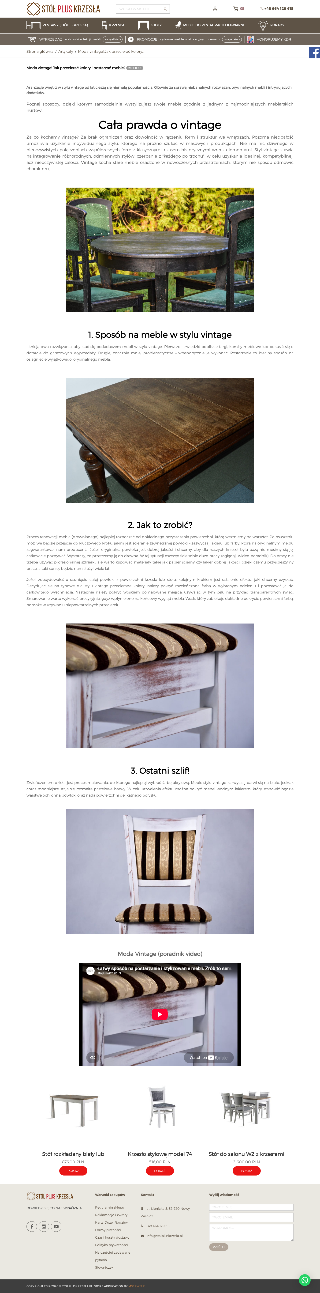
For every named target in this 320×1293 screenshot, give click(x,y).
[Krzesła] (117, 25)
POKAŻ (73, 1171)
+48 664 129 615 (279, 8)
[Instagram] (44, 1226)
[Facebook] (31, 1226)
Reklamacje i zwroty (111, 1215)
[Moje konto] (215, 8)
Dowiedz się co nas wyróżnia (54, 1208)
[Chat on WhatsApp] (305, 1280)
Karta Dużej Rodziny (111, 1222)
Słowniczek (104, 1267)
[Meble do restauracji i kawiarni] (214, 25)
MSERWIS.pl (137, 1286)
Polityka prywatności (111, 1245)
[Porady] (276, 25)
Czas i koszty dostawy (112, 1237)
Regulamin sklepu (109, 1207)
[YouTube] (56, 1226)
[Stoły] (154, 25)
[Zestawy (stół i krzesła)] (61, 25)
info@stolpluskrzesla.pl (164, 1236)
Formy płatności (108, 1230)
